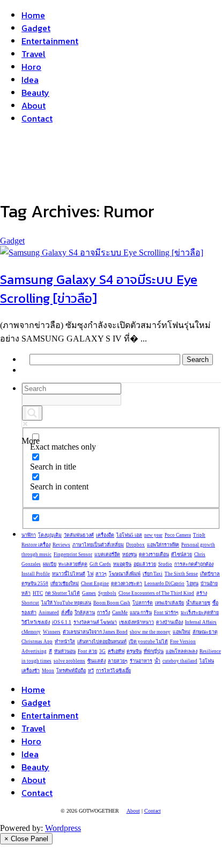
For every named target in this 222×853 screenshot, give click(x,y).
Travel (33, 53)
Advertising (34, 651)
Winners (52, 632)
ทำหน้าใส (65, 641)
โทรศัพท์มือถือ (71, 670)
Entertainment (49, 40)
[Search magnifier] (32, 413)
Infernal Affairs (201, 622)
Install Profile (35, 574)
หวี (91, 670)
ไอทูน (192, 583)
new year (153, 535)
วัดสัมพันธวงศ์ (79, 535)
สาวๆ (101, 574)
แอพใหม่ (181, 632)
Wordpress (63, 828)
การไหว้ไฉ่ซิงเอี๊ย (113, 670)
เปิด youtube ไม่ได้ (148, 641)
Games (89, 593)
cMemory (31, 632)
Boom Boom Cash (111, 603)
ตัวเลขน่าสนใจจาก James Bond (95, 632)
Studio (165, 564)
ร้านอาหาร (141, 661)
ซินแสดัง (96, 661)
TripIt (199, 535)
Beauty (35, 92)
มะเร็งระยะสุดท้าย (200, 612)
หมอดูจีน (122, 564)
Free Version (183, 641)
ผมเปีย (49, 564)
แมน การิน (141, 612)
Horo (31, 66)
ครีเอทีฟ (116, 651)
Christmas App (37, 641)
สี (50, 651)
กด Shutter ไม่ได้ (62, 593)
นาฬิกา (28, 535)
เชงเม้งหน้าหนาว (136, 622)
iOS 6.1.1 (61, 622)
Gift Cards (100, 564)
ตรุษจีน (134, 651)
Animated (49, 612)
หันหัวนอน (65, 651)
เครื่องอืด (105, 535)
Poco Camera (178, 535)
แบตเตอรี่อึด (107, 554)
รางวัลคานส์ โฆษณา (95, 622)
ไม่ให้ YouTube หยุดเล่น (66, 603)
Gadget (35, 28)
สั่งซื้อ (66, 612)
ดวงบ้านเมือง (169, 622)
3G (102, 651)
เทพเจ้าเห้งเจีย (169, 603)
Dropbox (135, 545)
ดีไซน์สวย (181, 554)
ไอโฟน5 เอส (129, 535)
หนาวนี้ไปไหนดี (68, 574)
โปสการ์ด (142, 603)
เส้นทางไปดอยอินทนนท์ (102, 641)
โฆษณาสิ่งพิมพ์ (124, 574)
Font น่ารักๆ (166, 612)
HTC (38, 593)
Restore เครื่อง (35, 545)
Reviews (61, 545)
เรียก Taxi (152, 574)
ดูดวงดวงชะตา (126, 583)
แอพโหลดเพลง (181, 651)
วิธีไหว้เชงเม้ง (35, 622)
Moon (48, 670)
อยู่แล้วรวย (145, 564)
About (33, 105)
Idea (30, 79)
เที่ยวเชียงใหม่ (64, 583)
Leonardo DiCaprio (164, 583)
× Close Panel (26, 839)
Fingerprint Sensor (73, 554)
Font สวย (87, 651)
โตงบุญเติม (50, 535)
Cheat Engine (95, 583)
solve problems (69, 661)
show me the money (150, 632)
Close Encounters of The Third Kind (156, 593)
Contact (37, 118)
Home (33, 15)
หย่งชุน (129, 554)
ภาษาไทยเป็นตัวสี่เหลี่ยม (98, 545)
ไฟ (90, 574)
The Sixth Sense (181, 574)
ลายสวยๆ (118, 661)
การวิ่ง (103, 612)
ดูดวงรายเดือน (154, 554)
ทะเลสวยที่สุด (72, 564)
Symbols (107, 593)
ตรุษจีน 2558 (34, 583)
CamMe (120, 612)
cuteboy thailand (179, 661)
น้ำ (157, 661)
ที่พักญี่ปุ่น (154, 651)
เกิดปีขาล (210, 574)
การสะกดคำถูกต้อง (193, 564)
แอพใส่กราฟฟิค (163, 545)
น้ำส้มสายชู (198, 603)
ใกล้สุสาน (85, 612)
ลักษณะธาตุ (205, 632)
